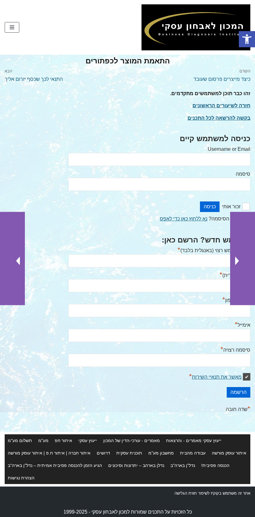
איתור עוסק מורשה (229, 452)
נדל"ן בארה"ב (182, 465)
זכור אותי (231, 206)
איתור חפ (63, 440)
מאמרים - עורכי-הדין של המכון (131, 440)
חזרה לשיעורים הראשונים (221, 105)
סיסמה (243, 174)
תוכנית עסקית (129, 452)
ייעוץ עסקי (87, 440)
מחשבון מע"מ (161, 452)
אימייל (242, 325)
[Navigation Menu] (12, 27)
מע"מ (43, 440)
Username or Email (229, 149)
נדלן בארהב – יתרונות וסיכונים (136, 465)
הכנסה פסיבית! (215, 465)
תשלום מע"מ (20, 440)
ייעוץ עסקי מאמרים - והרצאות (193, 440)
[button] (247, 39)
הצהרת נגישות (21, 477)
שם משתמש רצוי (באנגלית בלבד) (214, 250)
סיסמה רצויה (235, 350)
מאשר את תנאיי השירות (217, 377)
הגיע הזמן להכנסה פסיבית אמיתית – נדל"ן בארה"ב (55, 465)
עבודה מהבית (193, 452)
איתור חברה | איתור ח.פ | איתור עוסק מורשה (49, 452)
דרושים (103, 452)
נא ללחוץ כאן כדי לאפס (183, 218)
